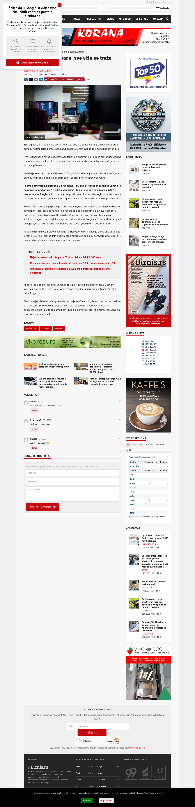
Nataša (33, 439)
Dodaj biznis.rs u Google (34, 62)
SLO (134, 445)
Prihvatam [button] (87, 800)
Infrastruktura (150, 544)
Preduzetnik (93, 19)
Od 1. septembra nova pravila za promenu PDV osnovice (154, 184)
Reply (34, 411)
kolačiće (44, 793)
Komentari (31, 395)
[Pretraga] (167, 19)
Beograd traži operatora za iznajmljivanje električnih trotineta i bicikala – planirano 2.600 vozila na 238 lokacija (155, 561)
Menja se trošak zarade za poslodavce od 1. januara (154, 167)
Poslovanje (147, 634)
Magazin (158, 19)
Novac (76, 19)
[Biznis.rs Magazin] (148, 285)
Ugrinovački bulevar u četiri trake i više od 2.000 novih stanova (155, 538)
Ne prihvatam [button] (106, 800)
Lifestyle (142, 19)
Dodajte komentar (37, 456)
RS (128, 445)
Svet (78, 773)
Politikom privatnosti (136, 748)
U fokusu (125, 19)
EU (77, 786)
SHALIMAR (35, 420)
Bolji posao (29, 71)
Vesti (64, 19)
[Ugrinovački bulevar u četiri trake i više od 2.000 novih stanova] (134, 539)
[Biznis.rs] (38, 767)
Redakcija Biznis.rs (52, 74)
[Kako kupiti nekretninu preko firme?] (134, 585)
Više (87, 79)
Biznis (110, 19)
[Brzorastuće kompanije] (145, 772)
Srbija (48, 71)
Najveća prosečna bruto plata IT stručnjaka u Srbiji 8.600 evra (65, 257)
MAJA (33, 401)
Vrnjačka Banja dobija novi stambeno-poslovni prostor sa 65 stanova (154, 239)
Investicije (147, 588)
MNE (129, 450)
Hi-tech (40, 71)
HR (141, 445)
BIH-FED (160, 445)
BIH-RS (149, 445)
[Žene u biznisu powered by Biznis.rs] (159, 772)
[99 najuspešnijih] (131, 772)
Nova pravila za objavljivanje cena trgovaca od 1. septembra (155, 222)
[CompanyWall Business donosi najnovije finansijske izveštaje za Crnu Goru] (134, 626)
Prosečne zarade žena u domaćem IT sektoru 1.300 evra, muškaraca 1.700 (72, 263)
